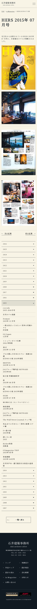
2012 (5, 481)
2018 (5, 287)
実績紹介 (25, 563)
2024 (5, 255)
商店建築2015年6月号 (8, 407)
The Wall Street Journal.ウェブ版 (17, 420)
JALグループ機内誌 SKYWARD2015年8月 (15, 370)
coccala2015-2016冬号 (9, 309)
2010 (5, 492)
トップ (8, 563)
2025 (5, 249)
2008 (5, 503)
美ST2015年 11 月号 (9, 348)
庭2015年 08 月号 (9, 381)
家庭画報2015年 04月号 (9, 458)
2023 (5, 260)
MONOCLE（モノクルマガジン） (16, 402)
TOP (3, 11)
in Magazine (10, 11)
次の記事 (8, 233)
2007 (5, 508)
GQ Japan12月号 (7, 335)
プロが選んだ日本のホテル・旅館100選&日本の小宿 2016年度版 (17, 356)
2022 (5, 265)
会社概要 (25, 572)
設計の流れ (9, 572)
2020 (5, 276)
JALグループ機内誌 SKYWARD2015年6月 (15, 414)
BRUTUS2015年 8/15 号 (9, 364)
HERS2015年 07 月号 (9, 396)
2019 (5, 281)
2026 (5, 244)
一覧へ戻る (19, 520)
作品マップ (9, 567)
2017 (5, 292)
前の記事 (29, 233)
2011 (4, 487)
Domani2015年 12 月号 (9, 320)
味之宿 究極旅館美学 (11, 376)
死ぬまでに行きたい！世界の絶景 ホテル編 (18, 425)
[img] (8, 4)
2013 (5, 476)
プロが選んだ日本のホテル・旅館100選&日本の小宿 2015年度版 (17, 389)
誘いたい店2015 (7, 438)
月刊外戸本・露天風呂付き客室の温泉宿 (18, 464)
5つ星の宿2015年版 (7, 431)
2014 (5, 470)
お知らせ (25, 577)
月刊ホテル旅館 (9, 314)
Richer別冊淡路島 (7, 444)
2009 (5, 497)
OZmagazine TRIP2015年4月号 (11, 451)
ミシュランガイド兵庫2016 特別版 (12, 342)
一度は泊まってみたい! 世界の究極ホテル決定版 (17, 327)
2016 (5, 298)
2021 (5, 271)
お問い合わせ (10, 582)
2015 (5, 303)
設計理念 (25, 567)
